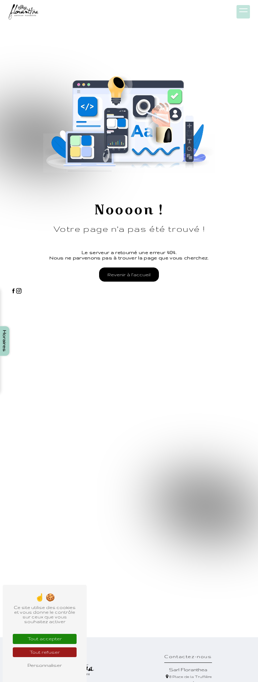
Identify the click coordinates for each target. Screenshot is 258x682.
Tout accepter (45, 638)
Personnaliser (45, 665)
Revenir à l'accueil (129, 274)
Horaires (4, 341)
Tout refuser (45, 652)
